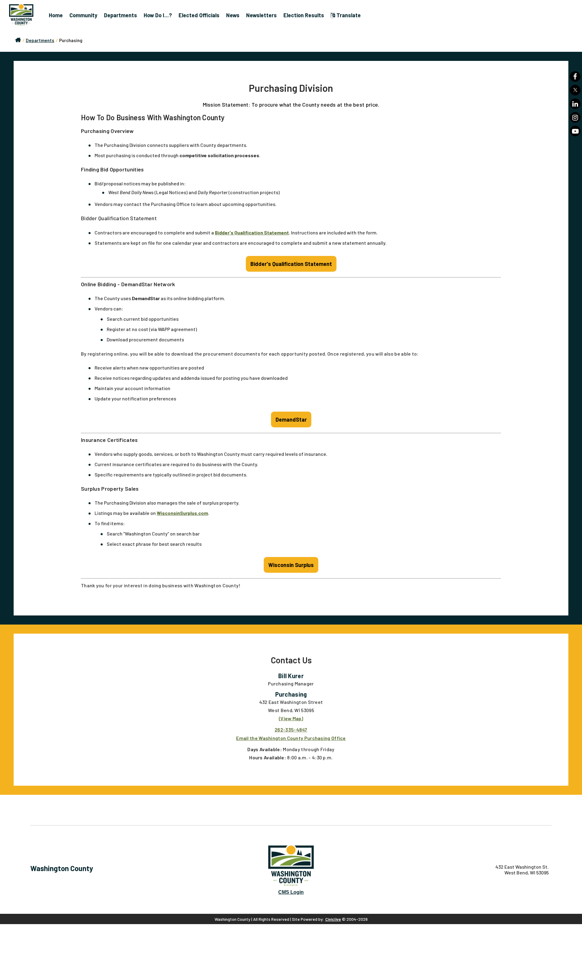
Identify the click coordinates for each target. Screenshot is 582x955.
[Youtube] (575, 131)
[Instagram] (575, 117)
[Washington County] (24, 15)
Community (83, 15)
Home (56, 15)
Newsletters (261, 15)
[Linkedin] (575, 103)
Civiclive (333, 919)
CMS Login (291, 892)
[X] (575, 90)
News (232, 15)
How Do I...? (158, 15)
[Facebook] (575, 76)
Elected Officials (199, 15)
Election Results (303, 15)
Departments (120, 15)
